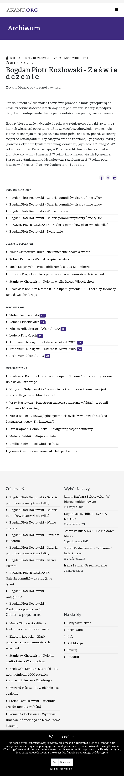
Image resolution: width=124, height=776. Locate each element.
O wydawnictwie (79, 623)
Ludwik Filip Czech (25, 335)
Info (70, 636)
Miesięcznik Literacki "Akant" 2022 (37, 329)
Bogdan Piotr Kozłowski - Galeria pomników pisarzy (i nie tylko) (55, 198)
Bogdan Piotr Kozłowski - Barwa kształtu (31, 563)
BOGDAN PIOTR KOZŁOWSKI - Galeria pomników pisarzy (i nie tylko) (58, 225)
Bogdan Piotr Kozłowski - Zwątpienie (36, 231)
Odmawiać (65, 762)
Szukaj (72, 650)
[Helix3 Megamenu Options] (116, 10)
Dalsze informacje (61, 768)
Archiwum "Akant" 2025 (29, 356)
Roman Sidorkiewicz (26, 322)
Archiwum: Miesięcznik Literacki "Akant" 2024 (45, 342)
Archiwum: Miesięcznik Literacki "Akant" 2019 (45, 349)
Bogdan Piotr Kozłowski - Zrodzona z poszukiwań (26, 606)
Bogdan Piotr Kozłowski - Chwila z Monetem (32, 538)
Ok (54, 762)
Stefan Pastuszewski (26, 315)
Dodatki (73, 657)
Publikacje (75, 643)
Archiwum (75, 630)
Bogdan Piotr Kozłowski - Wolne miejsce (38, 211)
